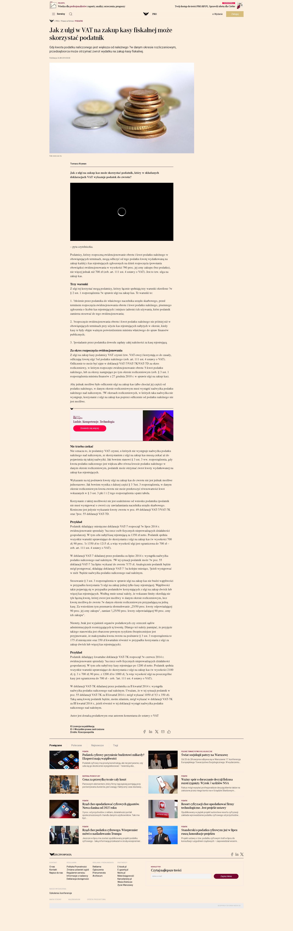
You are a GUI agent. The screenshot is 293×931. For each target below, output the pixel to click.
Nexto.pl (121, 873)
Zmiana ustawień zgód (78, 869)
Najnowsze (97, 745)
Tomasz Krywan (78, 163)
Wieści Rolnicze (125, 882)
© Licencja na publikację (82, 726)
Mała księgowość (126, 876)
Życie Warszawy (125, 885)
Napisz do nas (56, 873)
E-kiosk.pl (122, 866)
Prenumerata (99, 873)
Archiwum (98, 876)
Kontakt (53, 869)
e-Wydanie (217, 14)
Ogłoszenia (98, 869)
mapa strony (55, 899)
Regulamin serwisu (76, 873)
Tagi (115, 745)
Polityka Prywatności (77, 866)
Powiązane (55, 745)
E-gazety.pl (123, 869)
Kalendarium (74, 899)
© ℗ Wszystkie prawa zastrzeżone (87, 729)
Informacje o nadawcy (77, 876)
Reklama (97, 866)
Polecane (76, 745)
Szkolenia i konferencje (60, 893)
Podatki (79, 21)
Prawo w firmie (67, 21)
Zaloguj (235, 14)
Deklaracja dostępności (78, 879)
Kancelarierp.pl (125, 879)
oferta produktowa (96, 899)
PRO (154, 14)
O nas (52, 866)
